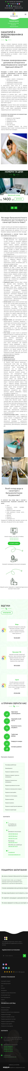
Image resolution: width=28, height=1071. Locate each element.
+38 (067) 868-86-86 (14, 539)
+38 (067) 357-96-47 (12, 842)
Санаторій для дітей (5, 983)
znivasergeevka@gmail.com (14, 854)
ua (14, 10)
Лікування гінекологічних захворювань (11, 781)
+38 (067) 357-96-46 (12, 846)
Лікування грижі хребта (10, 792)
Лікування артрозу (9, 799)
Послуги (3, 988)
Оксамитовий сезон (5, 995)
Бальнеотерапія (5, 1009)
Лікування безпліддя (6, 1014)
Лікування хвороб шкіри (10, 809)
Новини (3, 999)
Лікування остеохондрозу (11, 796)
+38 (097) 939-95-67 (14, 538)
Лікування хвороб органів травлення (13, 806)
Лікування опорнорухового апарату (13, 789)
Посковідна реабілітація (10, 764)
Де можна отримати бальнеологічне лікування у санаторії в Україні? (14, 876)
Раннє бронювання (5, 997)
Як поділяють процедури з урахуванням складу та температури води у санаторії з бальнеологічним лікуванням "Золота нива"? (14, 898)
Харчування (4, 990)
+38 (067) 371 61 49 (17, 6)
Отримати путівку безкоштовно (8, 992)
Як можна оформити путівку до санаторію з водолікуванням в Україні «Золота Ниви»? (14, 903)
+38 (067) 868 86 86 (8, 8)
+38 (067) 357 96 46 (18, 8)
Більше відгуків (7, 612)
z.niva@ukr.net (13, 3)
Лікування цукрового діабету (7, 1021)
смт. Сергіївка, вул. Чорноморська (15, 1)
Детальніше (19, 199)
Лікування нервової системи (11, 771)
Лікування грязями (5, 1007)
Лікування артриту (9, 802)
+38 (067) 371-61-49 (12, 838)
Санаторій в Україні (5, 981)
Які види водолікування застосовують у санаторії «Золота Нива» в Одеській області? (14, 893)
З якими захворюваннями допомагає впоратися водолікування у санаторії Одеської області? (14, 888)
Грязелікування (8, 768)
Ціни (2, 985)
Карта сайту (4, 1002)
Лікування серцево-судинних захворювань (12, 776)
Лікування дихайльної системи (12, 785)
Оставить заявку (14, 543)
